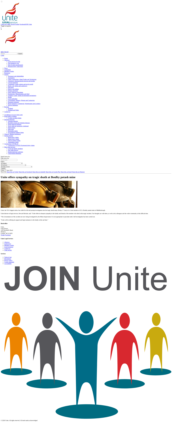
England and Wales (13, 110)
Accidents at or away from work (13, 115)
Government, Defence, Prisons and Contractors (21, 100)
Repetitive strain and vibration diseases (19, 123)
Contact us (7, 111)
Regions (6, 107)
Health (10, 97)
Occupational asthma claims (16, 132)
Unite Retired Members (14, 153)
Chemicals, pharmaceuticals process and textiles (21, 81)
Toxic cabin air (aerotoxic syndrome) (18, 126)
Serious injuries (8, 136)
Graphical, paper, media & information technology (22, 95)
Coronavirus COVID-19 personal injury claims (21, 145)
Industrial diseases (9, 119)
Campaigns (7, 69)
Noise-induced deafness (14, 124)
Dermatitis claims (13, 131)
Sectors (6, 74)
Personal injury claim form (15, 66)
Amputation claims (13, 142)
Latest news (7, 243)
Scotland (10, 108)
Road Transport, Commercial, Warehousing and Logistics (24, 103)
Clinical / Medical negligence (12, 134)
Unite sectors (8, 250)
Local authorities (12, 99)
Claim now (4, 24)
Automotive (11, 78)
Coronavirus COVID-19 (11, 144)
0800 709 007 (11, 24)
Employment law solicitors (15, 152)
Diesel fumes (11, 127)
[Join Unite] (86, 419)
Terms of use (8, 257)
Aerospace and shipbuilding (16, 76)
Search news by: (5, 156)
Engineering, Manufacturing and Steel (18, 94)
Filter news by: (5, 158)
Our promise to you (13, 63)
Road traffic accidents (10, 116)
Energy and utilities (13, 89)
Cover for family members (15, 148)
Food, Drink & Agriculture (15, 92)
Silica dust (11, 129)
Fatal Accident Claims (14, 140)
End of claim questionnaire (15, 65)
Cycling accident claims (14, 118)
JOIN (28, 24)
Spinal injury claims (13, 139)
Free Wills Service (13, 150)
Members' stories (9, 71)
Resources (7, 73)
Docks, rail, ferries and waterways (17, 86)
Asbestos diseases (13, 121)
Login (2, 55)
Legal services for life (14, 61)
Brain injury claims (13, 137)
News (6, 68)
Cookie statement (9, 262)
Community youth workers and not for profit (20, 84)
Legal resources (8, 247)
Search (20, 53)
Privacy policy (8, 260)
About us (6, 60)
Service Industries (13, 105)
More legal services (9, 147)
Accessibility (8, 263)
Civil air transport (13, 82)
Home (6, 58)
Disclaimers (7, 259)
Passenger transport (13, 102)
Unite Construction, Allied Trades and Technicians (22, 79)
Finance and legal (13, 90)
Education (11, 87)
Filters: (3, 161)
